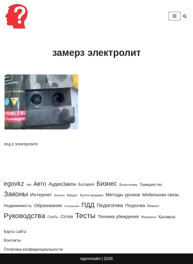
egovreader (90, 258)
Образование (48, 205)
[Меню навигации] (174, 16)
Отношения (71, 206)
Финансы (148, 217)
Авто (39, 184)
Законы (16, 194)
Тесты (85, 215)
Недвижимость (18, 205)
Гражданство (151, 184)
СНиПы (52, 217)
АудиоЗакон (62, 184)
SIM (28, 184)
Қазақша (167, 216)
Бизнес (106, 183)
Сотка (67, 216)
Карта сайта (15, 231)
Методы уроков (123, 194)
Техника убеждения (118, 216)
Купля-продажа (91, 195)
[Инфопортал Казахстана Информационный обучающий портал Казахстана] (16, 16)
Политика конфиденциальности (33, 249)
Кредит (72, 195)
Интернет (41, 194)
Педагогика (110, 205)
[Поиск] (185, 16)
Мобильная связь (160, 194)
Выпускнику (128, 185)
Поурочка (135, 205)
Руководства (24, 216)
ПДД (87, 204)
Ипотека (59, 195)
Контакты (12, 240)
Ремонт (153, 206)
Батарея (86, 184)
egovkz (14, 183)
